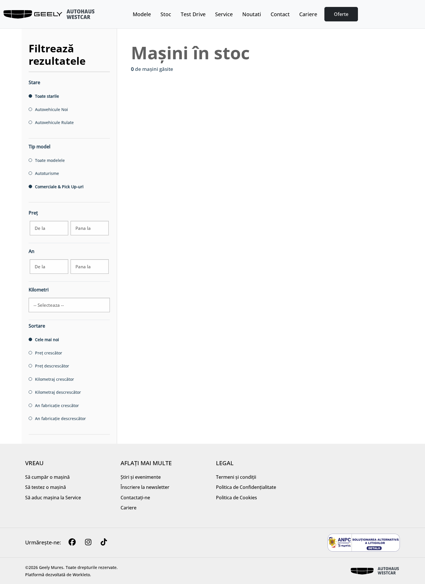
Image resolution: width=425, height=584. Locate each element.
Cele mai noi (47, 339)
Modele (142, 14)
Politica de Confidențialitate (246, 487)
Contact (280, 14)
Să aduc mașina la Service (53, 497)
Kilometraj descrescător (58, 392)
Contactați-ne (135, 497)
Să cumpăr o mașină (47, 477)
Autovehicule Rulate (54, 122)
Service (224, 14)
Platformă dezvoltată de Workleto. (58, 574)
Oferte (341, 14)
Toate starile (47, 96)
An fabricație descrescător (60, 418)
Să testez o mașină (45, 487)
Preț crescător (48, 353)
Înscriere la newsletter (145, 487)
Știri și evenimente (141, 477)
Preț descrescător (52, 366)
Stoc (165, 14)
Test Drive (193, 14)
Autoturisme (47, 173)
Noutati (251, 14)
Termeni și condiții (236, 477)
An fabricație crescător (57, 405)
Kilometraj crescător (54, 379)
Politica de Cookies (236, 497)
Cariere (308, 14)
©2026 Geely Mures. (44, 567)
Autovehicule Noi (51, 109)
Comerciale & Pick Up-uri (59, 186)
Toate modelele (50, 160)
